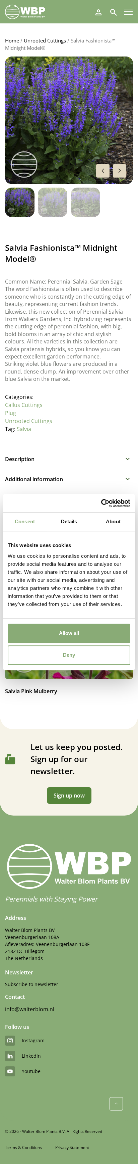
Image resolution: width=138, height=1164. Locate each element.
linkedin (31, 1056)
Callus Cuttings (24, 405)
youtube (31, 1071)
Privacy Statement (72, 1147)
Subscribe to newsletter (31, 984)
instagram (33, 1040)
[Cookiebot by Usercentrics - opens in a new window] (101, 503)
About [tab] (113, 521)
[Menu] (128, 11)
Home (12, 40)
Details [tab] (69, 521)
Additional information (34, 479)
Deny (69, 655)
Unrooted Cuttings (45, 40)
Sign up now (69, 795)
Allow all (69, 633)
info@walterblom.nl (29, 1009)
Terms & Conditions (23, 1147)
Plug (10, 413)
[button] (119, 171)
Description (19, 459)
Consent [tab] (25, 521)
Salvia (24, 429)
